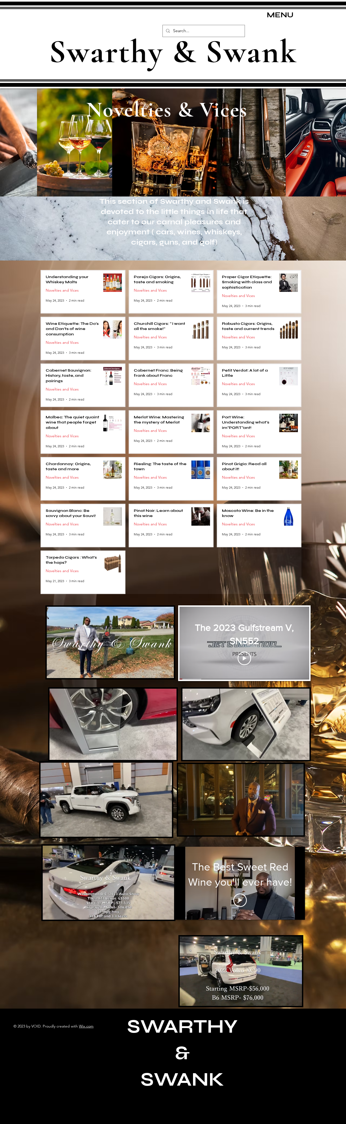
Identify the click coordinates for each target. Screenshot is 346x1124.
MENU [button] (280, 15)
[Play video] (244, 658)
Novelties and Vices (62, 290)
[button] (167, 672)
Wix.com (86, 1026)
